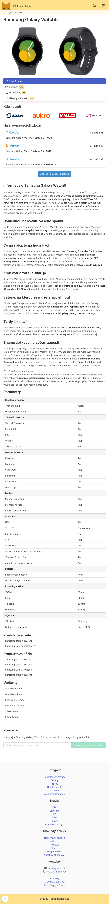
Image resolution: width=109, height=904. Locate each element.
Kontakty (54, 878)
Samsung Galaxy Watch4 (18, 669)
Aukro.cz (54, 844)
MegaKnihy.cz (54, 851)
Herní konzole (54, 787)
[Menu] (103, 5)
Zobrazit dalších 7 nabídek (54, 173)
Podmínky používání (54, 885)
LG (54, 814)
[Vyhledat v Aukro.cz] (41, 118)
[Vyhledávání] (94, 5)
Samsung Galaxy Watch (17, 659)
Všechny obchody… (54, 854)
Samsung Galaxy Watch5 (19, 640)
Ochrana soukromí (54, 881)
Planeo (54, 848)
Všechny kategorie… (54, 794)
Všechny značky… (54, 824)
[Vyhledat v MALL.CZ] (67, 118)
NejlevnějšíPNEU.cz (54, 837)
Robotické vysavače (54, 776)
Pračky (54, 783)
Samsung (83, 621)
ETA (54, 807)
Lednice (54, 790)
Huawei (54, 820)
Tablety (54, 780)
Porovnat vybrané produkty (88, 745)
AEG (54, 817)
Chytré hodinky (14, 12)
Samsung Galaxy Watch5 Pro (20, 646)
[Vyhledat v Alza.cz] (14, 118)
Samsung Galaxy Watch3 (18, 664)
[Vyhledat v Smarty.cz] (94, 118)
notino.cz (54, 841)
